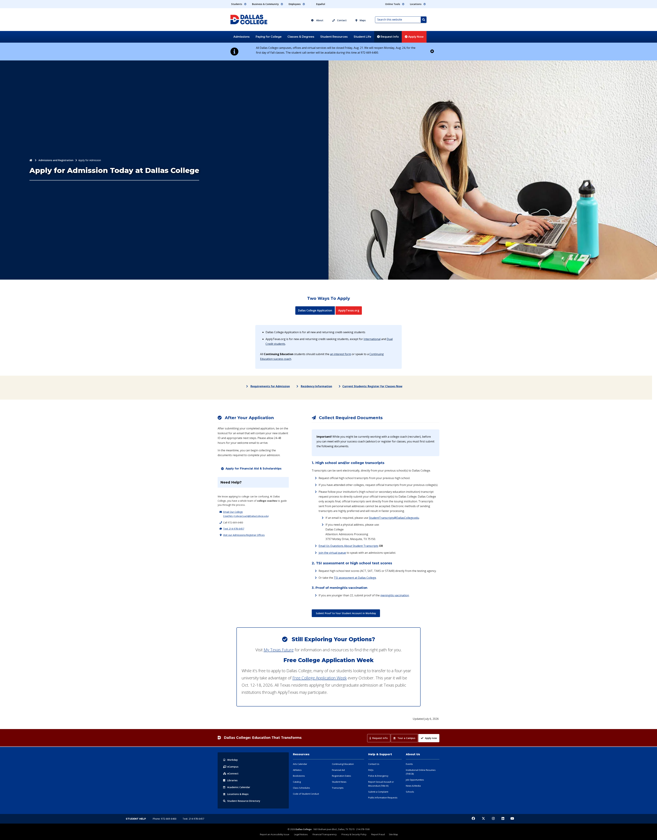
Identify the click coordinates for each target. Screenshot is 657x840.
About (319, 20)
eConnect (233, 773)
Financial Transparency (325, 834)
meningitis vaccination (394, 595)
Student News (339, 781)
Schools (410, 791)
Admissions (241, 36)
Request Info (389, 36)
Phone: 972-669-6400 (165, 818)
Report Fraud (378, 834)
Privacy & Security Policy (354, 834)
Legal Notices (301, 834)
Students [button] (237, 4)
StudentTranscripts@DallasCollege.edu (394, 518)
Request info (380, 738)
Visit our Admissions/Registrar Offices (244, 535)
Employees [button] (295, 4)
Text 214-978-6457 (233, 528)
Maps (362, 20)
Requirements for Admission (270, 386)
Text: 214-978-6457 (193, 818)
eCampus (232, 766)
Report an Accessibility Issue (274, 834)
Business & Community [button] (265, 4)
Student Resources (334, 36)
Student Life (362, 36)
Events (409, 764)
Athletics (297, 770)
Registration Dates (341, 775)
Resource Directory (243, 801)
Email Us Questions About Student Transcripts (348, 546)
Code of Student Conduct (306, 793)
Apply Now (416, 36)
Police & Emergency (378, 775)
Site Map (393, 834)
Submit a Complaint (378, 791)
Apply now (431, 738)
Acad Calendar (238, 787)
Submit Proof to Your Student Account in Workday (346, 613)
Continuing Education (343, 764)
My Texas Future (279, 650)
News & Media (413, 785)
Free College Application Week (319, 678)
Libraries (232, 780)
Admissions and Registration (55, 160)
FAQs (370, 770)
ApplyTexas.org (350, 310)
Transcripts (338, 787)
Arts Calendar (300, 764)
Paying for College (269, 36)
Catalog (297, 781)
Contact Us (373, 764)
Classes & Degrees (300, 36)
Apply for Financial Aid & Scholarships (253, 468)
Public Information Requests (382, 797)
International (372, 339)
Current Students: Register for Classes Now (372, 386)
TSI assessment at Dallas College (355, 578)
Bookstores (299, 775)
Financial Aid (338, 770)
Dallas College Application (316, 310)
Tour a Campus (406, 738)
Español (320, 4)
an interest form (340, 354)
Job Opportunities (415, 779)
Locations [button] (416, 4)
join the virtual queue (332, 553)
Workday (232, 759)
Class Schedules (301, 787)
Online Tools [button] (393, 4)
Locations (237, 794)
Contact (341, 20)
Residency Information (316, 386)
